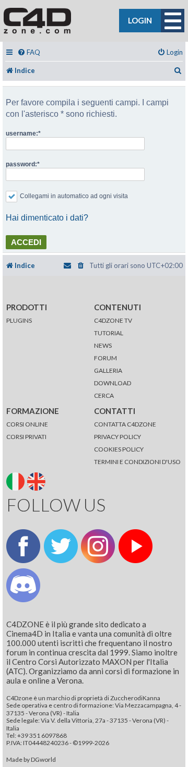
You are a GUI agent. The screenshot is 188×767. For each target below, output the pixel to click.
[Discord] (23, 585)
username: (22, 133)
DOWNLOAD (112, 383)
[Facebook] (23, 546)
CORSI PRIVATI (26, 437)
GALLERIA (108, 370)
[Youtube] (135, 546)
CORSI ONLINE (27, 424)
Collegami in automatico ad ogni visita (74, 196)
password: (21, 164)
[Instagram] (98, 546)
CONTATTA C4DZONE (125, 424)
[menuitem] (28, 52)
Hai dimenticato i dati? (47, 217)
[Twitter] (61, 546)
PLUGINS (19, 320)
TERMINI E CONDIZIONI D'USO (137, 462)
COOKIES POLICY (119, 449)
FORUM (105, 358)
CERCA (104, 395)
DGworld (43, 759)
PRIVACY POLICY (117, 437)
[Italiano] (16, 480)
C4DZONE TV (113, 320)
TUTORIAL (108, 333)
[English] (37, 480)
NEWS (103, 345)
